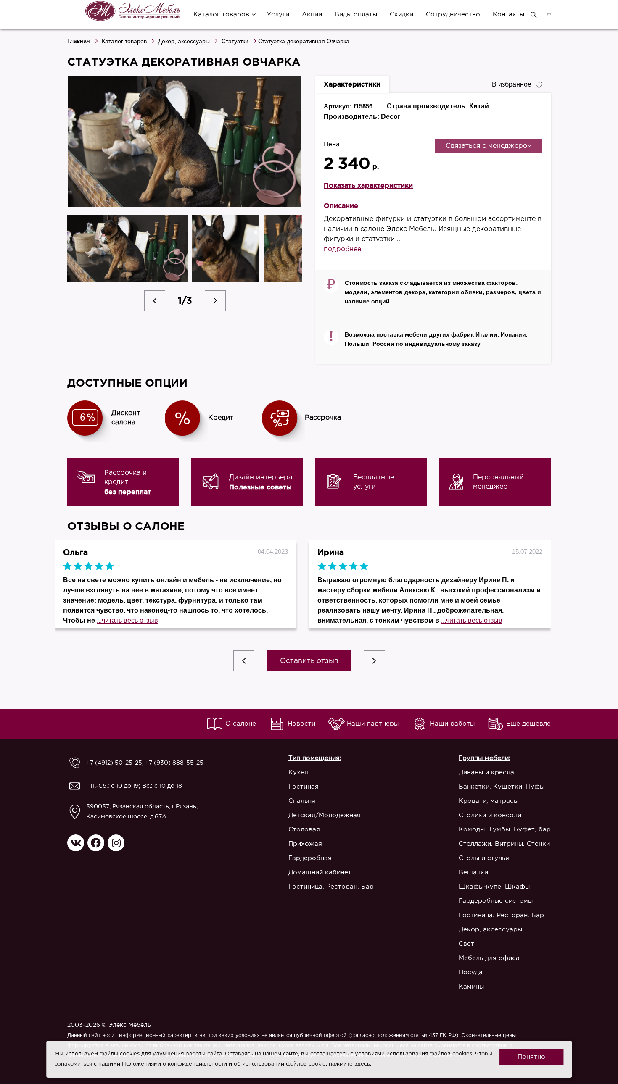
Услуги (278, 14)
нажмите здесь (349, 1064)
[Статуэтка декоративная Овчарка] (185, 141)
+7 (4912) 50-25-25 (114, 763)
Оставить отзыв (309, 661)
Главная (78, 40)
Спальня (301, 801)
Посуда (471, 972)
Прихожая (305, 844)
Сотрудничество (453, 14)
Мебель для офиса (489, 958)
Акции (312, 14)
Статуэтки (235, 41)
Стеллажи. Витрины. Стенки (504, 844)
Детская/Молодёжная (324, 815)
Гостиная (303, 786)
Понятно (531, 1057)
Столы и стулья (484, 858)
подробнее (342, 249)
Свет (466, 944)
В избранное (511, 84)
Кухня (298, 772)
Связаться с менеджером (489, 146)
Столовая (304, 829)
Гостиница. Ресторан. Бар (331, 886)
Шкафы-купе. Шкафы (494, 886)
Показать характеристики (368, 185)
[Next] (215, 300)
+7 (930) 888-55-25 (174, 763)
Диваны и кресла (486, 772)
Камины (471, 986)
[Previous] (154, 300)
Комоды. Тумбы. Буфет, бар (505, 829)
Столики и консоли (490, 815)
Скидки (401, 14)
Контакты (508, 14)
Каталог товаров (221, 14)
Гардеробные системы (496, 901)
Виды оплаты (356, 14)
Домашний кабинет (319, 872)
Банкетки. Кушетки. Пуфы (501, 786)
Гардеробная (310, 858)
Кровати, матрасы (488, 801)
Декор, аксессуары (184, 41)
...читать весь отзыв (127, 620)
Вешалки (473, 872)
